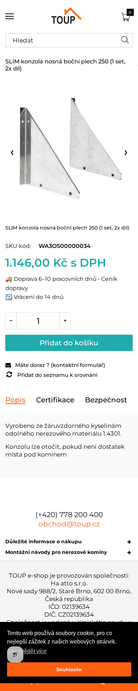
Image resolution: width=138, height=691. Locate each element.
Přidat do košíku (69, 343)
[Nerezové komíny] (69, 16)
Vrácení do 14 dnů (39, 297)
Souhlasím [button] (69, 669)
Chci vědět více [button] (27, 651)
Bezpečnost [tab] (106, 400)
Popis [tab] (15, 400)
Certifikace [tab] (55, 400)
